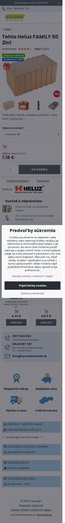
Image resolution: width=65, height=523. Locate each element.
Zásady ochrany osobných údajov (32, 276)
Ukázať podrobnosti (32, 293)
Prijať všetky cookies (32, 285)
